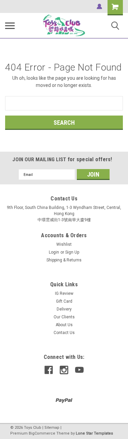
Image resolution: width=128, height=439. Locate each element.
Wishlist (64, 244)
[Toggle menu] (10, 25)
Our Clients (64, 317)
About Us (64, 324)
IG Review (64, 293)
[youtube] (79, 370)
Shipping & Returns (64, 260)
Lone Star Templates (94, 433)
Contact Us (64, 332)
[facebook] (48, 370)
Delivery (64, 309)
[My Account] (99, 6)
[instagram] (64, 370)
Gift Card (64, 301)
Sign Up (72, 252)
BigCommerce (42, 433)
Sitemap (51, 427)
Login (54, 252)
